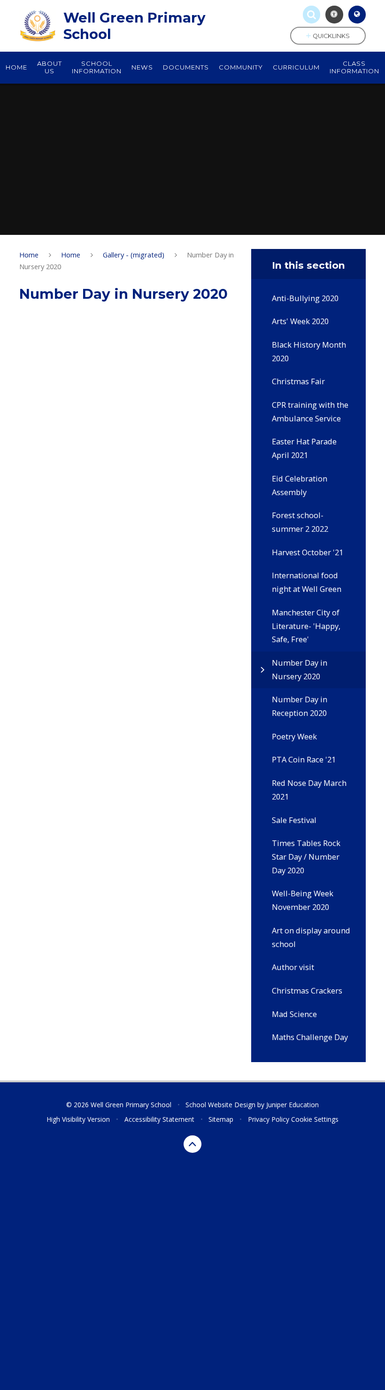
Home (28, 254)
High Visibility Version (78, 1119)
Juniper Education (292, 1104)
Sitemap (220, 1119)
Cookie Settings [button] (315, 1119)
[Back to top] (192, 1144)
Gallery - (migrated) (133, 254)
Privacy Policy (268, 1119)
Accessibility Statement (159, 1119)
